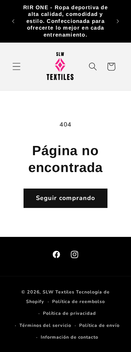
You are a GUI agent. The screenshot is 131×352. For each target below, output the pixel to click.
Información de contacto (69, 337)
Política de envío (99, 325)
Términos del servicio (45, 325)
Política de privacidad (69, 313)
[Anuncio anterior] (13, 21)
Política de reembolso (78, 302)
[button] (16, 67)
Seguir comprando (65, 198)
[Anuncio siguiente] (118, 21)
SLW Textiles (58, 292)
